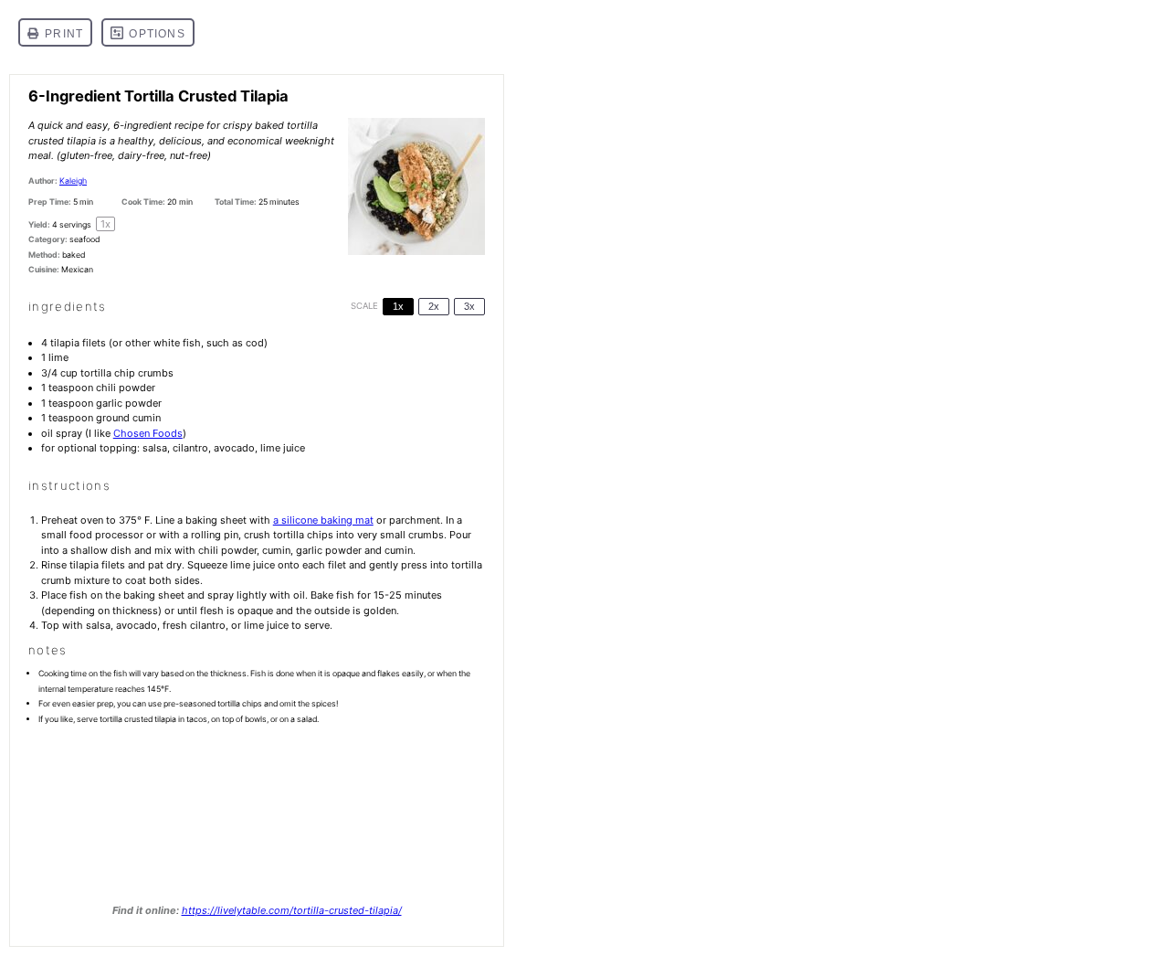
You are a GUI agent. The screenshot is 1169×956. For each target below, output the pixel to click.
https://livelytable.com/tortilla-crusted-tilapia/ (292, 910)
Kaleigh (73, 180)
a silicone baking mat (323, 520)
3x (469, 306)
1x (398, 306)
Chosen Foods (148, 433)
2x (433, 306)
